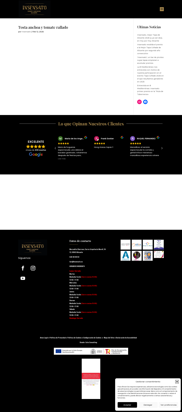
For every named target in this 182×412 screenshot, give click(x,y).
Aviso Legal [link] (44, 337)
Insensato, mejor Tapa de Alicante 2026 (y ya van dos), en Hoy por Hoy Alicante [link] (149, 38)
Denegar (148, 405)
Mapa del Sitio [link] (109, 337)
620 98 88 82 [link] (6, 410)
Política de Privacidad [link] (57, 337)
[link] (34, 9)
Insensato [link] (26, 32)
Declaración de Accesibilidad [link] (126, 337)
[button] (177, 381)
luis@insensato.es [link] (76, 261)
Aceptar (127, 405)
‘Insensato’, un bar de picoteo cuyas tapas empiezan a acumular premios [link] (150, 60)
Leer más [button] (62, 159)
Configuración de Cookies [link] (92, 337)
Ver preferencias (169, 405)
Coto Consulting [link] (91, 342)
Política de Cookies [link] (74, 337)
